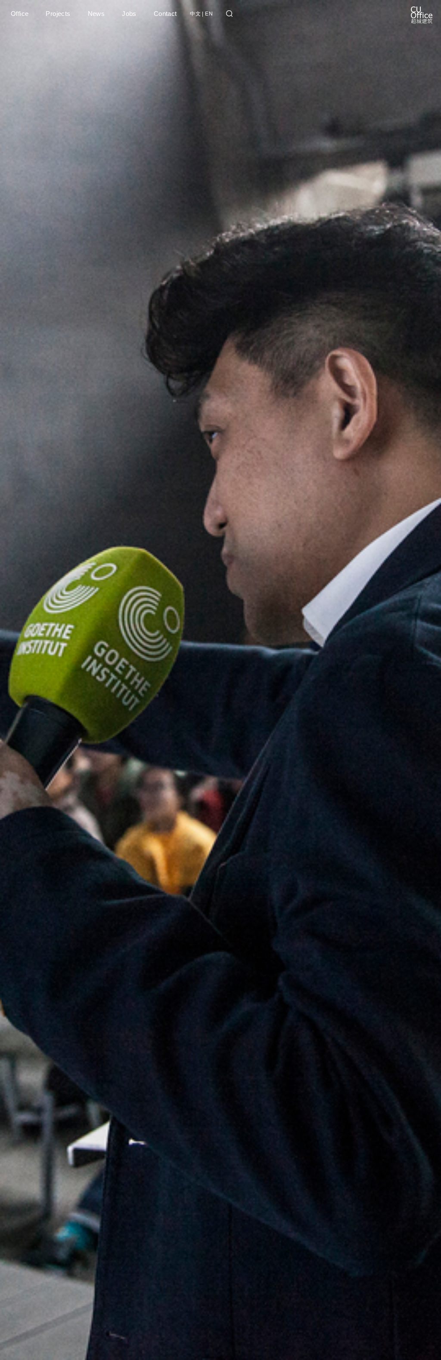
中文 (195, 14)
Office (19, 13)
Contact (165, 13)
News (96, 13)
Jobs (129, 13)
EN (209, 14)
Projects (58, 13)
